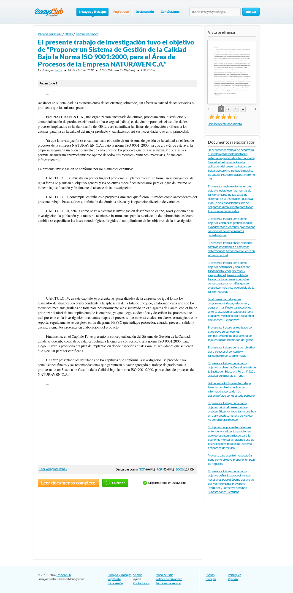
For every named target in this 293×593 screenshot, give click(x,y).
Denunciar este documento (225, 124)
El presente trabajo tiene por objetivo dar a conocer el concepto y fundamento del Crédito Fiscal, (231, 351)
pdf (159, 469)
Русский (233, 579)
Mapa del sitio (164, 575)
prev (208, 109)
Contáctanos (170, 11)
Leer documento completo (68, 483)
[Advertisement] (117, 259)
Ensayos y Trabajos (119, 575)
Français (211, 579)
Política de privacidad (169, 579)
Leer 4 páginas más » (53, 469)
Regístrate (121, 11)
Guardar (118, 483)
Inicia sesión (145, 11)
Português (234, 575)
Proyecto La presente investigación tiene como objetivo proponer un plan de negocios (231, 460)
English (210, 575)
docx (179, 469)
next (256, 109)
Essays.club (64, 575)
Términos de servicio (168, 583)
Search (137, 575)
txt (142, 469)
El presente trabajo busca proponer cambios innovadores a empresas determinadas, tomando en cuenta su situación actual (231, 249)
